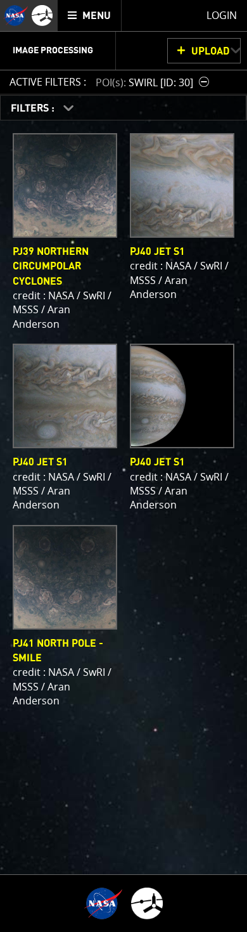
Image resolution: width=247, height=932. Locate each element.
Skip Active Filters (8, 48)
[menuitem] (90, 15)
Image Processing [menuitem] (53, 50)
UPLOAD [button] (210, 51)
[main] (123, 466)
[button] (153, 82)
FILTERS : (34, 108)
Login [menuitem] (221, 15)
